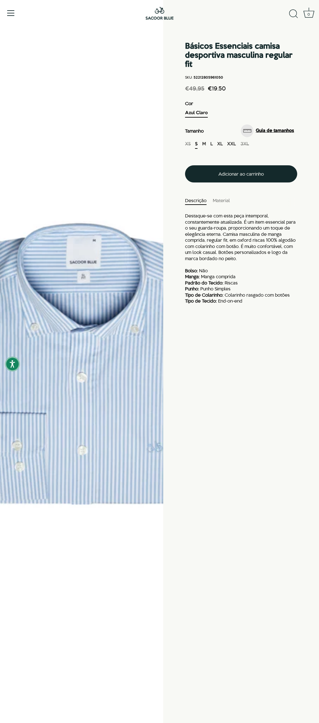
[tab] (199, 200)
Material (221, 200)
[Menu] (11, 13)
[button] (269, 130)
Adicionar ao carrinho (241, 174)
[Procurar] (293, 14)
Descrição (196, 200)
